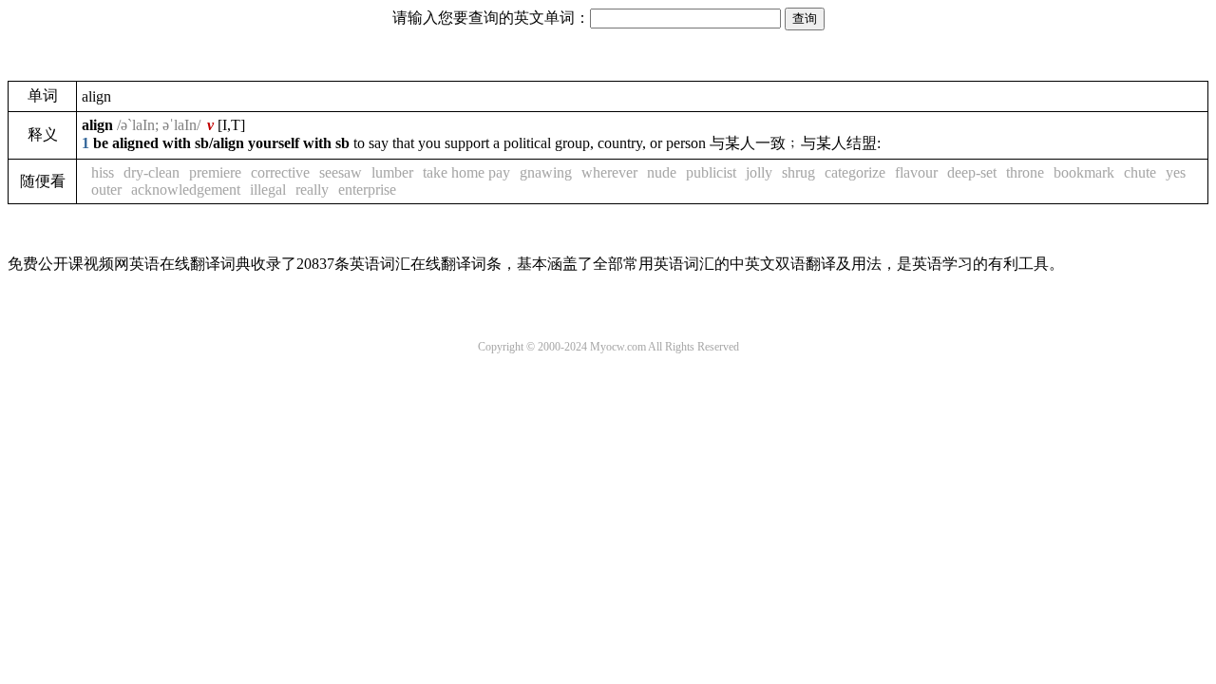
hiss (102, 172)
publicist (711, 172)
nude (661, 172)
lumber (392, 172)
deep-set (972, 172)
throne (1025, 172)
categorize (855, 172)
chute (1140, 172)
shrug (798, 172)
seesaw (340, 172)
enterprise (367, 189)
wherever (609, 172)
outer (106, 189)
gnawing (546, 172)
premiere (215, 172)
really (312, 189)
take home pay (466, 172)
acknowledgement (185, 189)
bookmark (1084, 172)
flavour (916, 172)
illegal (268, 189)
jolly (759, 172)
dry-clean (152, 172)
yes (1176, 172)
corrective (280, 172)
